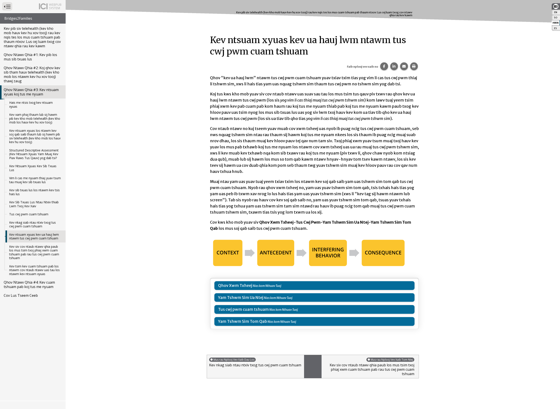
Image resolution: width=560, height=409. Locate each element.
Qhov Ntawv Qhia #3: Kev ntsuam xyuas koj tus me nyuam (31, 92)
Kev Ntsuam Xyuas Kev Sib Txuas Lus (32, 168)
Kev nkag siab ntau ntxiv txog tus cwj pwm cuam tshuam (32, 224)
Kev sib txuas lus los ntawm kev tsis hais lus (34, 192)
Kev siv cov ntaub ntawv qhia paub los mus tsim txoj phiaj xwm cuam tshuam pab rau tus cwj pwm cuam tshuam (34, 252)
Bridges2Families (18, 18)
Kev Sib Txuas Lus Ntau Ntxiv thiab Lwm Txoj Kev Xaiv (34, 204)
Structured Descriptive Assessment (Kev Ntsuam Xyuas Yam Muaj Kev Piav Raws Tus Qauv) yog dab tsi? (34, 154)
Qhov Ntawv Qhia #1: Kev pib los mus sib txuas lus (30, 56)
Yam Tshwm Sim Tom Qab (242, 321)
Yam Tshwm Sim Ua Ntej (240, 297)
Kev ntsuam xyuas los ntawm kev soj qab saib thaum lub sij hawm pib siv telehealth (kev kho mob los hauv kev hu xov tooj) (35, 136)
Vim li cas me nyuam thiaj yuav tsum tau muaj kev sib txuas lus (35, 180)
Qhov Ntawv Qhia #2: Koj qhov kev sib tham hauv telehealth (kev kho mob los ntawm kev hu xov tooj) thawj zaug (32, 74)
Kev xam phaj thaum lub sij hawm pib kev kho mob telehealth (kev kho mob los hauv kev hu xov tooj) (34, 118)
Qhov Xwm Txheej (235, 285)
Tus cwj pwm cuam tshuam (28, 214)
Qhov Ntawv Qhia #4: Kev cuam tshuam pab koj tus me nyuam (29, 284)
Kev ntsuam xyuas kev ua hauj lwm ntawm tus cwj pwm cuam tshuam (34, 236)
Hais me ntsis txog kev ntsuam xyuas (31, 104)
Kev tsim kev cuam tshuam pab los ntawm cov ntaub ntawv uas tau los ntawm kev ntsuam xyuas (34, 270)
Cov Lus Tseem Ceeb (21, 295)
